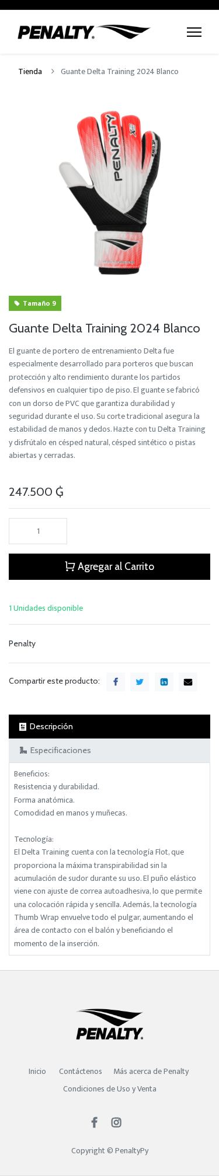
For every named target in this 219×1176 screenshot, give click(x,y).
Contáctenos (80, 1071)
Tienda (30, 71)
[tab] (109, 726)
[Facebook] (98, 1123)
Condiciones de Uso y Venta (110, 1089)
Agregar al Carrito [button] (114, 566)
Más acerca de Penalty (151, 1071)
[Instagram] (120, 1123)
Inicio (37, 1071)
